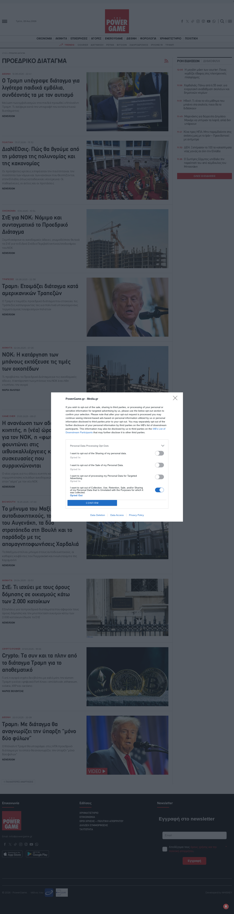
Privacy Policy (136, 515)
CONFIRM (92, 503)
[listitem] (117, 445)
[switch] (159, 453)
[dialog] (117, 457)
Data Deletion (97, 515)
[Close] (176, 399)
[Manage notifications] (226, 906)
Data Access (117, 515)
